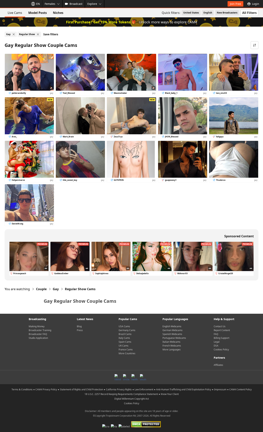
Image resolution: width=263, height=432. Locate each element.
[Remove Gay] (13, 34)
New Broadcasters (227, 12)
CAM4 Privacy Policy (46, 389)
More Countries (127, 353)
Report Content (222, 330)
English (208, 12)
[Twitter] (135, 377)
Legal (216, 341)
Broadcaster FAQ (38, 334)
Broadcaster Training (40, 330)
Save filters (50, 34)
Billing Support (221, 338)
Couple (41, 289)
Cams (80, 289)
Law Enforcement (144, 389)
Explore (92, 4)
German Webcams (172, 330)
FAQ (216, 334)
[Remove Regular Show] (38, 34)
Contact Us (219, 326)
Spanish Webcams (172, 334)
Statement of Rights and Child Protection (81, 389)
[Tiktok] (118, 377)
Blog (79, 326)
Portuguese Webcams (174, 338)
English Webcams (171, 326)
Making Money (36, 326)
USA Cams (124, 326)
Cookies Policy (221, 349)
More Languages (171, 349)
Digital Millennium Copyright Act (131, 398)
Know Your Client (170, 394)
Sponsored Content (239, 236)
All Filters (249, 13)
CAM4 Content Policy (240, 389)
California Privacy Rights (119, 389)
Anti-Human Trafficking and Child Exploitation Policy (183, 389)
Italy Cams (124, 338)
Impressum (220, 389)
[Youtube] (143, 377)
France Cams (126, 349)
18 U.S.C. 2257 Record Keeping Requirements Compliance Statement (121, 394)
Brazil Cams (125, 334)
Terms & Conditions (22, 389)
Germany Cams (127, 330)
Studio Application (38, 338)
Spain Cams (125, 341)
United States (191, 12)
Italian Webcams (171, 341)
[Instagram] (126, 377)
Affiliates (218, 365)
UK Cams (123, 345)
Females (50, 4)
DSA (216, 345)
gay (56, 289)
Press (80, 330)
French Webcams (171, 345)
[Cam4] (14, 4)
